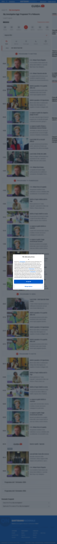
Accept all (28, 281)
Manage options (28, 286)
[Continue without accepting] (28, 259)
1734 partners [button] (22, 261)
